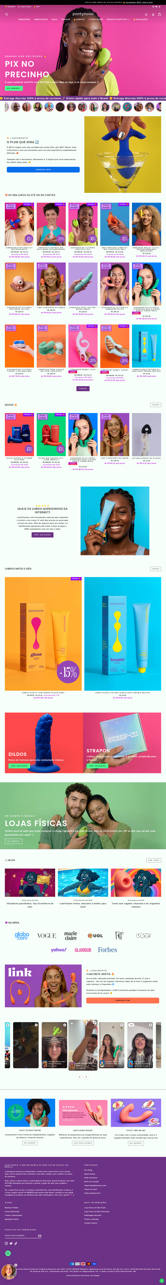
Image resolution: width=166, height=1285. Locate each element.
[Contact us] (161, 1280)
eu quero (30, 1143)
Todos (83, 389)
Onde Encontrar (91, 1178)
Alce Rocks (85, 1275)
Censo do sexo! (90, 1189)
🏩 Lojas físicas (24, 7)
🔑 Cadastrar (10, 7)
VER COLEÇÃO (42, 535)
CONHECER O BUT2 (43, 169)
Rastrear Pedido (11, 1208)
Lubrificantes (41, 19)
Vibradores (24, 19)
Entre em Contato (91, 1181)
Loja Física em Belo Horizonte (96, 1211)
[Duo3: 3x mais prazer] (30, 1113)
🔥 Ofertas (79, 19)
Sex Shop (88, 1170)
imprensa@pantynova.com (95, 1185)
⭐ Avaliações (140, 19)
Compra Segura (90, 1223)
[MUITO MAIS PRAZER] (83, 1113)
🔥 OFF (37, 7)
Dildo (54, 19)
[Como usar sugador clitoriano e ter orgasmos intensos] (136, 883)
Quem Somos (89, 1174)
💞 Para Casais (95, 19)
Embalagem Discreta (92, 1215)
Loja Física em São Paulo (95, 1208)
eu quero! (136, 1143)
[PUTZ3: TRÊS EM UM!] (136, 1113)
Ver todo (153, 860)
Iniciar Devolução (12, 1211)
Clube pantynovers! (92, 1193)
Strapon (65, 19)
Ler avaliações (83, 1143)
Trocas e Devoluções (13, 1215)
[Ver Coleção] (44, 743)
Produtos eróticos (117, 19)
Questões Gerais (12, 1219)
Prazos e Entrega (91, 1219)
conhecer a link (122, 1000)
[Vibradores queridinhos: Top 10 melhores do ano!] (30, 883)
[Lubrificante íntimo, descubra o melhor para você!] (83, 883)
